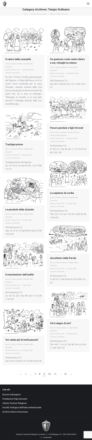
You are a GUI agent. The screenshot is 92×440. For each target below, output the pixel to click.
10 (49, 374)
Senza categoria (61, 132)
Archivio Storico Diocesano (15, 412)
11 (55, 374)
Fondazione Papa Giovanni (14, 399)
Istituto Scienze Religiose (14, 403)
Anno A (8, 64)
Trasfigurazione (14, 144)
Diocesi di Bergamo (11, 394)
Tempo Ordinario (17, 64)
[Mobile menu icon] (88, 3)
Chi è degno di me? (60, 323)
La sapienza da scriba (62, 193)
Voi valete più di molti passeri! (21, 339)
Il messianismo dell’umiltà (19, 274)
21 (65, 374)
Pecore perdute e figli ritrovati (66, 127)
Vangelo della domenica (58, 135)
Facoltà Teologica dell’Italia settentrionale (21, 407)
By (12, 70)
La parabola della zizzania (19, 209)
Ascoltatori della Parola (63, 258)
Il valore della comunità (18, 59)
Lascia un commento (12, 73)
